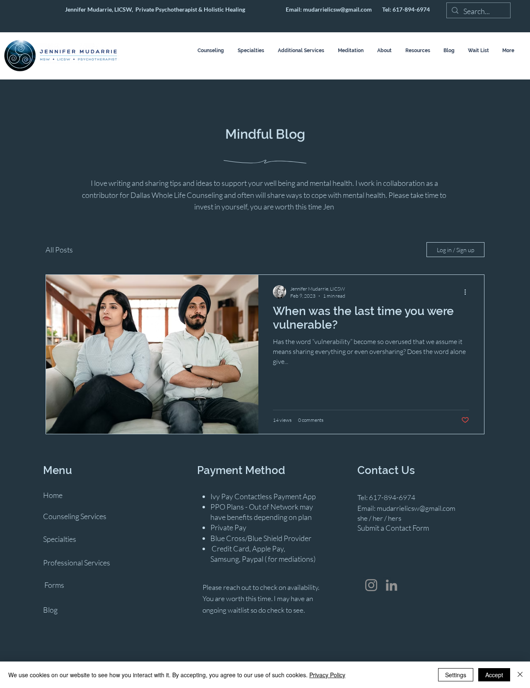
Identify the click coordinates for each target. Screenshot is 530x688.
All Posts (59, 249)
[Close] (520, 674)
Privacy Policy (327, 675)
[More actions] (468, 292)
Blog (50, 609)
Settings (455, 675)
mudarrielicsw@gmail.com (337, 9)
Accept (494, 675)
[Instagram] (371, 585)
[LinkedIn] (391, 585)
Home (53, 495)
